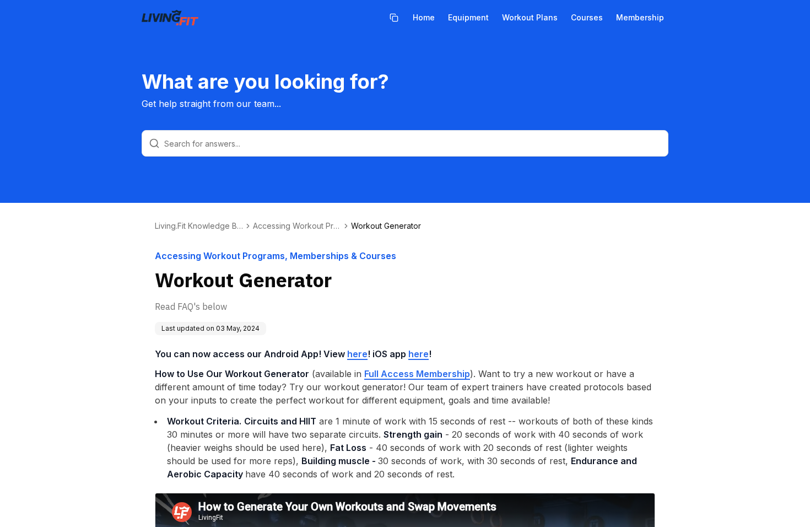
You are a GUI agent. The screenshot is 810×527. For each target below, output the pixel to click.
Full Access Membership (417, 373)
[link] (386, 226)
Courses (587, 17)
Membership (640, 17)
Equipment (468, 17)
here (357, 353)
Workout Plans (530, 17)
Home (424, 17)
